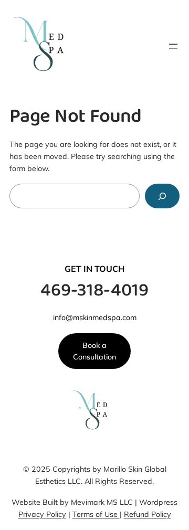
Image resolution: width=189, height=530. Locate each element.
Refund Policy (147, 514)
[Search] (162, 196)
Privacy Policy (42, 514)
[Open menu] (173, 46)
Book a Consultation (94, 351)
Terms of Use (96, 514)
